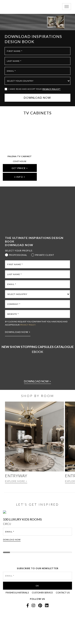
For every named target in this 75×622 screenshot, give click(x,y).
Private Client (44, 255)
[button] (70, 447)
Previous (6, 529)
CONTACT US (63, 592)
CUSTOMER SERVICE (42, 592)
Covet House (19, 161)
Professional (18, 255)
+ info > (19, 176)
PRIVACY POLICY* (51, 89)
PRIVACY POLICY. (28, 325)
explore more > (16, 481)
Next (70, 529)
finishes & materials (17, 592)
